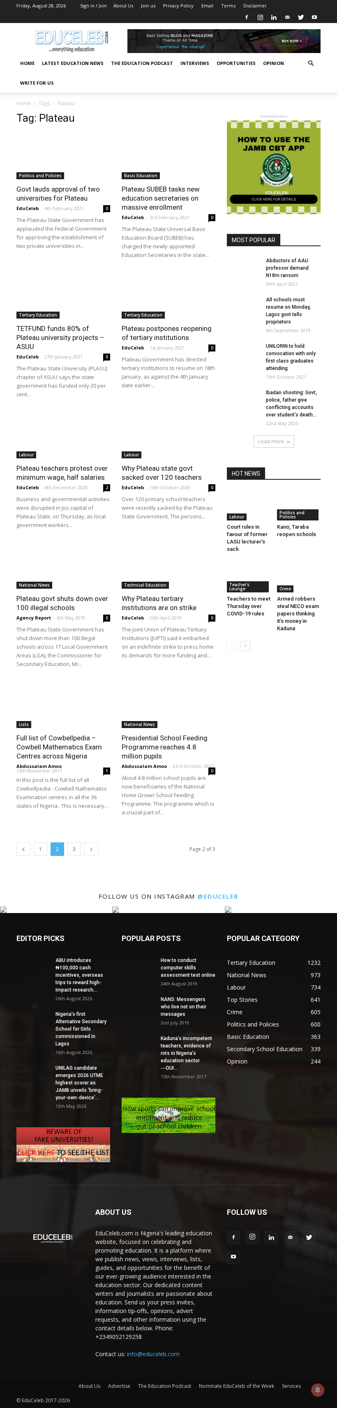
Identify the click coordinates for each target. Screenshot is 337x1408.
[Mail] (287, 17)
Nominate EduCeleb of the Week (236, 1386)
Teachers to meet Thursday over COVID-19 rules (248, 606)
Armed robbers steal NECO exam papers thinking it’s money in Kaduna (298, 613)
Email (207, 5)
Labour (26, 455)
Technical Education (145, 585)
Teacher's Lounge (239, 587)
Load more (271, 441)
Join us (148, 5)
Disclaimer (255, 5)
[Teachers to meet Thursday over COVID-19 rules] (249, 577)
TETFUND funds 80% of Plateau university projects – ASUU (60, 337)
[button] (311, 63)
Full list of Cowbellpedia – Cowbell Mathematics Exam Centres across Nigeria (59, 747)
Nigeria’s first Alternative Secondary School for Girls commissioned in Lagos (80, 1029)
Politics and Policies (40, 175)
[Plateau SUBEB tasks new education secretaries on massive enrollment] (168, 156)
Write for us (37, 83)
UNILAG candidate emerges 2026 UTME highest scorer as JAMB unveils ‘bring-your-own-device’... (79, 1083)
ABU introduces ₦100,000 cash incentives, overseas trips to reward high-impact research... (79, 975)
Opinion (273, 63)
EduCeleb (27, 208)
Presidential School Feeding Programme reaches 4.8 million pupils (165, 747)
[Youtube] (314, 17)
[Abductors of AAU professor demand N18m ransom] (243, 268)
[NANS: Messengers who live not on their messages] (138, 1007)
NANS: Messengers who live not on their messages (183, 1006)
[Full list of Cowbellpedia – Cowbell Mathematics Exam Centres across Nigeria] (63, 705)
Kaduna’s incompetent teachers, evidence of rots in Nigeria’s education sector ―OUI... (186, 1053)
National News (34, 585)
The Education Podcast (142, 63)
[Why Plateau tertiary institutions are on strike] (168, 566)
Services (291, 1386)
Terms (228, 5)
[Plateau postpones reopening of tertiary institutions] (168, 296)
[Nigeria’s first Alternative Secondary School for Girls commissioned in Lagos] (32, 1021)
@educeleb (218, 896)
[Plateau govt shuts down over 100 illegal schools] (63, 566)
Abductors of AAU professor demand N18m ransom (287, 268)
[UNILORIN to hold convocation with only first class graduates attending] (243, 353)
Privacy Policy (178, 5)
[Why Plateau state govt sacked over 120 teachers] (168, 435)
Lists (24, 724)
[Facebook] (246, 17)
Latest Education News (73, 63)
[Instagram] (260, 17)
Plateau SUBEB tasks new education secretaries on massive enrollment (161, 198)
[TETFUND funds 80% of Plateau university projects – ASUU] (63, 296)
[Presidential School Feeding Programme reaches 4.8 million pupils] (168, 705)
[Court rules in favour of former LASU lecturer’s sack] (249, 505)
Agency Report (33, 618)
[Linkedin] (274, 17)
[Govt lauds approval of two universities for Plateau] (63, 156)
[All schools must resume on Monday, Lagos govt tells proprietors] (243, 307)
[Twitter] (301, 17)
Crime (285, 589)
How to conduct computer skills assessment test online (188, 967)
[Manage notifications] (317, 1389)
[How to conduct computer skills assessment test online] (138, 968)
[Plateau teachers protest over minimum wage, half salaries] (63, 435)
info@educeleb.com (153, 1354)
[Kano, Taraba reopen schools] (299, 505)
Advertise (119, 1386)
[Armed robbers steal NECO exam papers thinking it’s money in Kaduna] (299, 577)
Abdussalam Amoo (39, 766)
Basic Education (140, 175)
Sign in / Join (93, 5)
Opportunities (236, 63)
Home (27, 63)
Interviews (194, 63)
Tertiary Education (38, 315)
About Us (123, 5)
